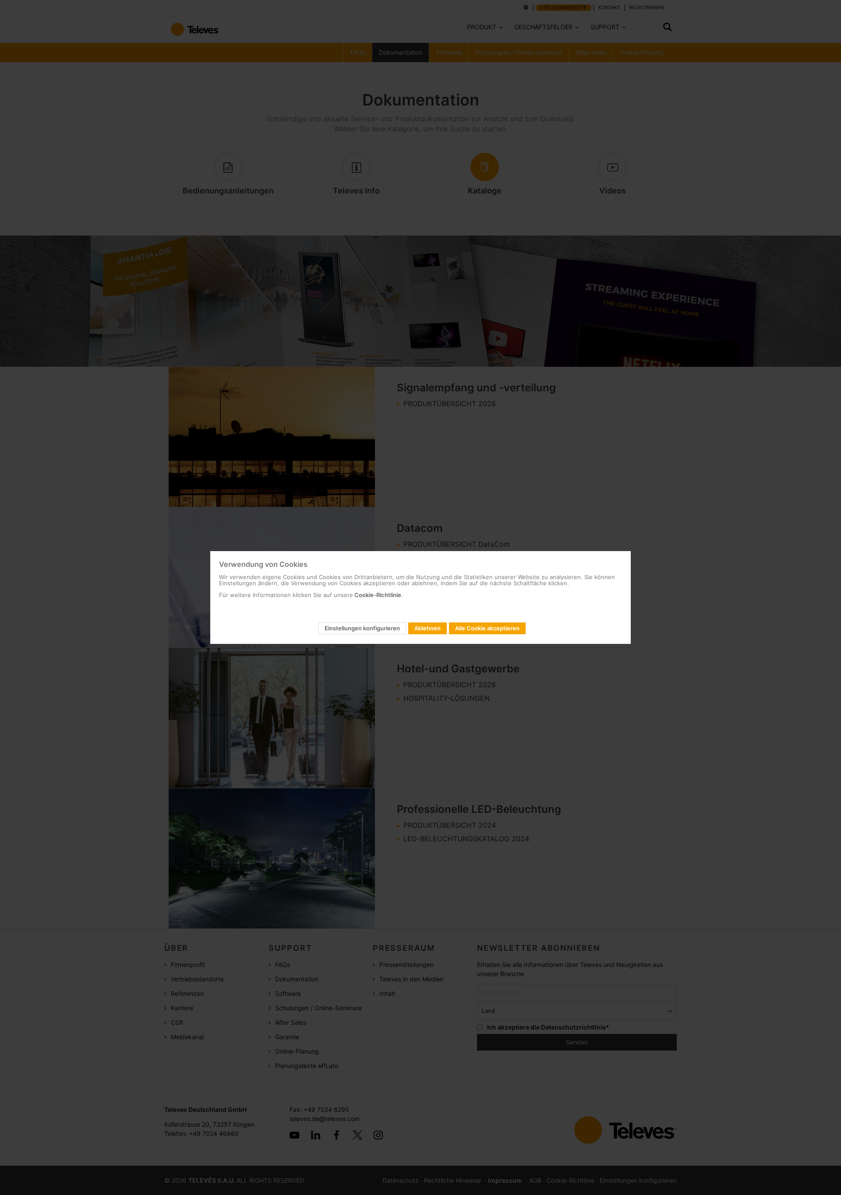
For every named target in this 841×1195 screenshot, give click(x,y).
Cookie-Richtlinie (377, 594)
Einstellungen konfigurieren (362, 628)
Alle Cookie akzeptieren (487, 628)
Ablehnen (427, 628)
